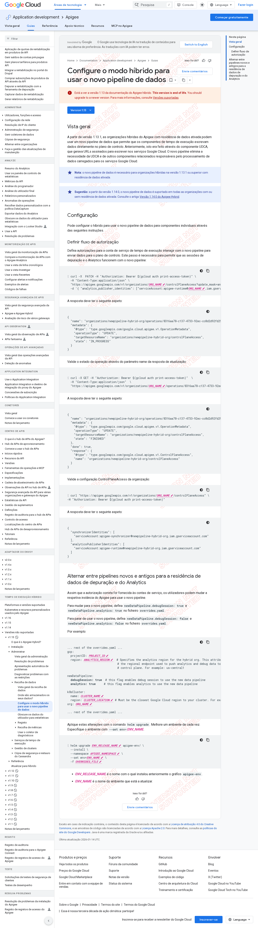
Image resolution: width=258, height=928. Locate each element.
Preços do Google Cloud (74, 870)
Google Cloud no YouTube (224, 883)
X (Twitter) (215, 877)
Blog (211, 864)
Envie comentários (195, 71)
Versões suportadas (166, 97)
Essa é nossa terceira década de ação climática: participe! (97, 911)
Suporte (114, 870)
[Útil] (204, 61)
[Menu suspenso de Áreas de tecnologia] (86, 5)
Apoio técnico (74, 26)
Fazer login (245, 4)
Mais (98, 5)
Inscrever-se (209, 919)
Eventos (213, 870)
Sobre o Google (68, 904)
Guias (31, 26)
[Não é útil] (210, 61)
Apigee (72, 17)
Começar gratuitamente (231, 17)
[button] (26, 115)
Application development (36, 17)
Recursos (97, 26)
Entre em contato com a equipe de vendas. (81, 885)
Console (188, 5)
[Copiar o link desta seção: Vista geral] (95, 127)
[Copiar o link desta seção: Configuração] (102, 215)
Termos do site (110, 904)
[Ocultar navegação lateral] (49, 921)
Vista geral (12, 26)
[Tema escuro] (201, 271)
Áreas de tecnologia (68, 5)
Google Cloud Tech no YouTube (228, 890)
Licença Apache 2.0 (153, 828)
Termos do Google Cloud (139, 904)
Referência (49, 26)
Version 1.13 (81, 110)
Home (70, 60)
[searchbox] (27, 38)
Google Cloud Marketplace (75, 877)
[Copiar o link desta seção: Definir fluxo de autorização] (123, 242)
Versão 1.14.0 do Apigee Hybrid (159, 196)
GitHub (163, 864)
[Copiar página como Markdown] (183, 80)
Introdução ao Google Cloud (176, 870)
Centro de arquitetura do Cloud (178, 883)
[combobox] (153, 4)
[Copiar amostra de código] (208, 271)
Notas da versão (119, 877)
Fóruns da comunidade (123, 864)
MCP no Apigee (121, 26)
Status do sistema (120, 883)
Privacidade (89, 904)
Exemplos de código (171, 877)
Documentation (89, 60)
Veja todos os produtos (73, 864)
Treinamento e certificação (176, 890)
